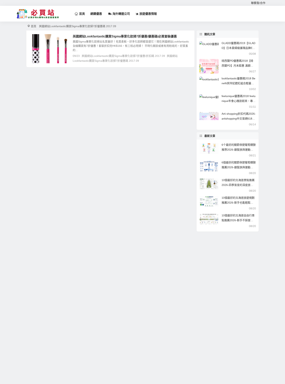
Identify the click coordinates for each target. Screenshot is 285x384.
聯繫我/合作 (258, 2)
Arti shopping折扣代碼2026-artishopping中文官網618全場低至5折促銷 (239, 118)
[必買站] (37, 14)
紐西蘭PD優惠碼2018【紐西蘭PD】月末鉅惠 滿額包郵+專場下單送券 (237, 65)
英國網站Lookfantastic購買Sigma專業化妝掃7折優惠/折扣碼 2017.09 (123, 55)
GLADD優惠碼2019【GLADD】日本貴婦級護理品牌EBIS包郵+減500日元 (238, 48)
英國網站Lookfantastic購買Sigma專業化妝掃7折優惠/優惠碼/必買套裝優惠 (125, 36)
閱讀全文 (187, 60)
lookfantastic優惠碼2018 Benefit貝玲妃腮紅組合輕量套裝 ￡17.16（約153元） (238, 83)
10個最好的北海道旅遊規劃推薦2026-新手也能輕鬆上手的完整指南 (238, 202)
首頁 (33, 26)
